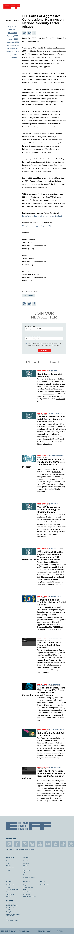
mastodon (9, 844)
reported (57, 379)
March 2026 (12, 33)
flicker (48, 844)
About (37, 5)
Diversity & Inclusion (29, 877)
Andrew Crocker (57, 456)
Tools (62, 5)
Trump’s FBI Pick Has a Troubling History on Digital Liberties (51, 602)
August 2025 (12, 54)
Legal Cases (27, 891)
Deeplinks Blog (43, 370)
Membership (10, 867)
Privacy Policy (44, 931)
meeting (49, 700)
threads (71, 844)
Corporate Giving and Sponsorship (13, 914)
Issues (42, 5)
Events (25, 889)
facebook (17, 844)
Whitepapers (27, 894)
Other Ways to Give (12, 920)
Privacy (8, 887)
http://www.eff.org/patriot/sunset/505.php (39, 226)
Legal (7, 863)
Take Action (56, 5)
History (25, 867)
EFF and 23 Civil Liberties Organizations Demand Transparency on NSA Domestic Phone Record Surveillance (42, 556)
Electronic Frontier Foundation (11, 6)
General (8, 861)
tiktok (63, 844)
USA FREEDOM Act (47, 793)
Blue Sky (32, 844)
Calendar (26, 861)
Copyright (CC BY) (8, 931)
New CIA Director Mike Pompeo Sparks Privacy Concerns (49, 645)
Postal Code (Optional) (32, 336)
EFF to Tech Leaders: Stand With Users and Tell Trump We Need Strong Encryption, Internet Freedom (43, 691)
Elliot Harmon (56, 413)
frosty (39, 713)
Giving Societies (11, 911)
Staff (24, 874)
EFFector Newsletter (29, 896)
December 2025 (13, 42)
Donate (67, 5)
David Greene (56, 767)
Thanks (60, 931)
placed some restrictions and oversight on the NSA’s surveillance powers (51, 795)
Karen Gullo (42, 685)
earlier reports (48, 394)
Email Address (30, 326)
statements (53, 713)
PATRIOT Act (28, 295)
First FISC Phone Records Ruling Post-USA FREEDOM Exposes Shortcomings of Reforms (43, 775)
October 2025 (12, 48)
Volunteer (26, 863)
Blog (24, 884)
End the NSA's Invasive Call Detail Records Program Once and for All (51, 419)
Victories (26, 865)
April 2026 (12, 30)
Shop (7, 918)
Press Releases (12, 20)
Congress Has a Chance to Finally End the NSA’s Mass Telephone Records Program (43, 463)
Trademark (24, 931)
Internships (26, 870)
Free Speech (10, 884)
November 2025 (13, 45)
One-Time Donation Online (12, 908)
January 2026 (13, 39)
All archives (12, 58)
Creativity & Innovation (13, 889)
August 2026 (12, 27)
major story (56, 472)
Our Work (48, 5)
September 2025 (12, 51)
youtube (40, 844)
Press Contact (44, 884)
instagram (25, 844)
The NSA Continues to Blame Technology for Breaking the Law (48, 509)
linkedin (55, 844)
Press (8, 870)
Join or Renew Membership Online (12, 904)
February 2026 (12, 36)
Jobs (24, 872)
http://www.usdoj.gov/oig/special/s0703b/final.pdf (42, 216)
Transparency (10, 891)
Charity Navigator (29, 849)
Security (8, 865)
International (10, 894)
